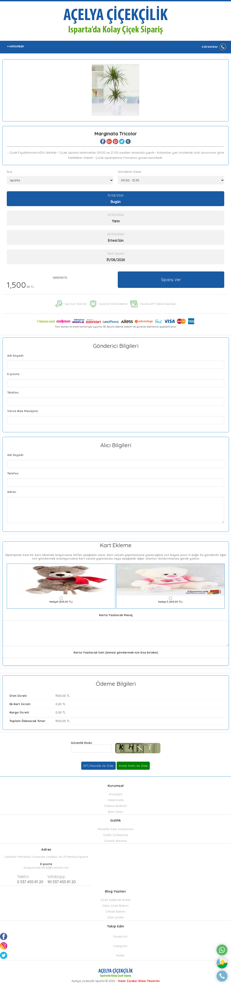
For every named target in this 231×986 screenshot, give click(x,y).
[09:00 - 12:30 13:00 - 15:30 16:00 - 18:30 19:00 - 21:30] (171, 180)
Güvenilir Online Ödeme (113, 303)
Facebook (120, 936)
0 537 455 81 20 (209, 46)
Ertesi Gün (115, 240)
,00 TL (39, 695)
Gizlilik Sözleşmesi (115, 835)
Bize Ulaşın (115, 811)
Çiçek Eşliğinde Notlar (115, 900)
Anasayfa (115, 794)
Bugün (115, 201)
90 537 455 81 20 (61, 879)
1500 (58, 695)
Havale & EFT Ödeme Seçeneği (158, 303)
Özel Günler (115, 917)
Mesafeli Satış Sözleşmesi (115, 829)
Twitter (120, 955)
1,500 (37, 283)
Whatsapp (56, 876)
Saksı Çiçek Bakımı (115, 905)
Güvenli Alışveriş (115, 841)
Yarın (116, 221)
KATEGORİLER (16, 46)
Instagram (120, 946)
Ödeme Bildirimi (115, 806)
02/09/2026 (115, 237)
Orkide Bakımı (115, 911)
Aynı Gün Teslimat (76, 303)
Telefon (23, 876)
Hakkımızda (116, 800)
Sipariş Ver (171, 279)
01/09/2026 (116, 218)
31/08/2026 (115, 199)
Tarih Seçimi (115, 253)
